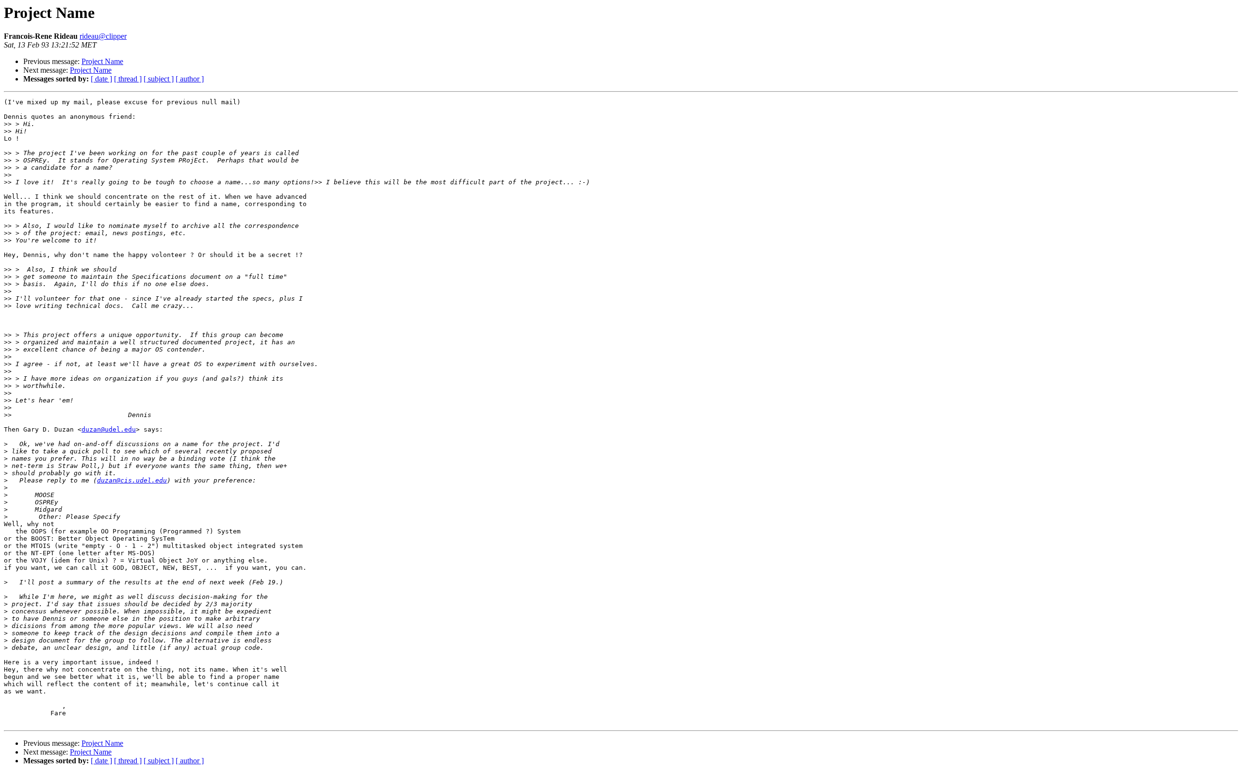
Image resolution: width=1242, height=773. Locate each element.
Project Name (102, 61)
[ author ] (190, 79)
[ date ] (101, 79)
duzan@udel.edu (109, 429)
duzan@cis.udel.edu (132, 480)
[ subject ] (159, 79)
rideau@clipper (103, 36)
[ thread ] (128, 79)
